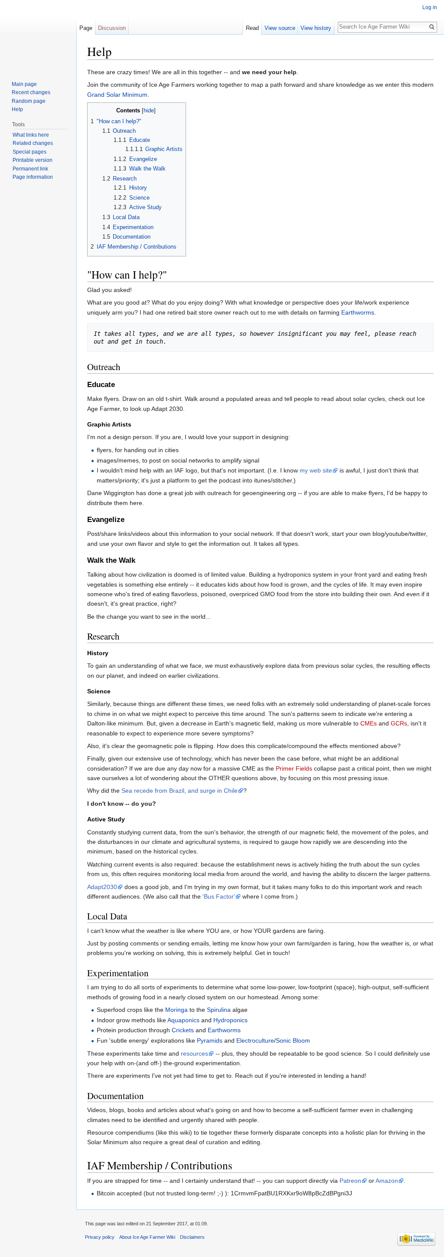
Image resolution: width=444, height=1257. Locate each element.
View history (315, 28)
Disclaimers (192, 1237)
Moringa (176, 1009)
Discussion (112, 28)
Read (252, 28)
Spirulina (219, 1009)
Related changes (33, 143)
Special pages (29, 152)
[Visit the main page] (38, 34)
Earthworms (357, 312)
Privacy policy (99, 1237)
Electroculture (255, 1040)
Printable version (32, 160)
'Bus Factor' (218, 896)
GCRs (399, 723)
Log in (429, 7)
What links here (31, 135)
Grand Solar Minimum (117, 94)
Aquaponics (183, 1020)
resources (194, 1053)
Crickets (183, 1030)
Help (17, 109)
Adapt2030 (102, 886)
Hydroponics (230, 1020)
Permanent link (30, 169)
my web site (316, 470)
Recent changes (31, 92)
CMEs (368, 723)
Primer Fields (294, 768)
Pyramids (209, 1040)
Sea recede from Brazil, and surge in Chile (179, 790)
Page (85, 28)
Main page (24, 84)
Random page (29, 101)
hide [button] (149, 111)
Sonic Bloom (293, 1040)
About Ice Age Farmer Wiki (147, 1237)
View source (279, 28)
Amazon (386, 1180)
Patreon (350, 1180)
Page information (33, 177)
